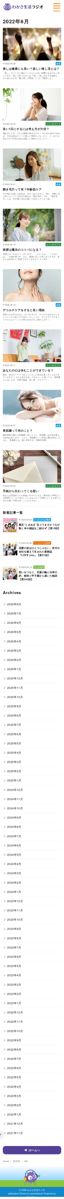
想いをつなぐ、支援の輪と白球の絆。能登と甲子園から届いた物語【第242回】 (38, 575)
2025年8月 (14, 715)
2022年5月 (14, 1077)
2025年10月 (15, 697)
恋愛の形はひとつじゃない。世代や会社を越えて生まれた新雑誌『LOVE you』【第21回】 (39, 551)
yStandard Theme (17, 1193)
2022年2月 (14, 1105)
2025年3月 (14, 762)
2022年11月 (15, 1021)
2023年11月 (15, 910)
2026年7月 (14, 613)
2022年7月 (14, 1059)
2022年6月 (14, 1068)
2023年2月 (14, 994)
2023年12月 (15, 901)
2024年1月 (14, 892)
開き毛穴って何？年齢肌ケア (22, 189)
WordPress (32, 1196)
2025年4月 (14, 753)
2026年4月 (14, 641)
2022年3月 (14, 1096)
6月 (26, 1161)
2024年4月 (14, 864)
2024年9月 (14, 817)
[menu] (56, 7)
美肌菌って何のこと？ (18, 430)
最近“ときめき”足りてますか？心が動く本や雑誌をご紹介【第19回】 (40, 526)
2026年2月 (14, 660)
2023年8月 (14, 938)
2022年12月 (15, 1012)
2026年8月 (14, 604)
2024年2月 (14, 882)
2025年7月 (14, 725)
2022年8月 (14, 1049)
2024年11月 (15, 799)
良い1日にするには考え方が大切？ (26, 129)
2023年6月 (14, 957)
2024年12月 (15, 790)
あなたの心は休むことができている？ (28, 370)
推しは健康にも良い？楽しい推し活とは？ (31, 68)
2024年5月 (14, 855)
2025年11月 (15, 688)
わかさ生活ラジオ (36, 1189)
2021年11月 (15, 1133)
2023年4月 (14, 975)
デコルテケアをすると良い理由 (24, 310)
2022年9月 (14, 1040)
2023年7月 (14, 947)
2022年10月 (15, 1031)
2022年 (17, 1161)
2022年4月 (14, 1087)
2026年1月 (14, 669)
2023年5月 (14, 966)
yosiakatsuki (36, 1193)
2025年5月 (14, 743)
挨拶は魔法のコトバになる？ (22, 249)
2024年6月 (14, 845)
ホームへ (34, 1150)
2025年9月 (14, 706)
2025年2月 (14, 771)
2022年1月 (14, 1114)
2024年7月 (14, 836)
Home (6, 1161)
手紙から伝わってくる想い (21, 491)
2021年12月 (15, 1123)
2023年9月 (14, 929)
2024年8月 (14, 827)
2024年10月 (15, 808)
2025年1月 (14, 780)
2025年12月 (15, 678)
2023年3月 (14, 984)
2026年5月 (14, 632)
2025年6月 (14, 734)
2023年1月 (14, 1003)
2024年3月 (14, 873)
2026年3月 (14, 650)
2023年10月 (15, 919)
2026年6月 (14, 623)
